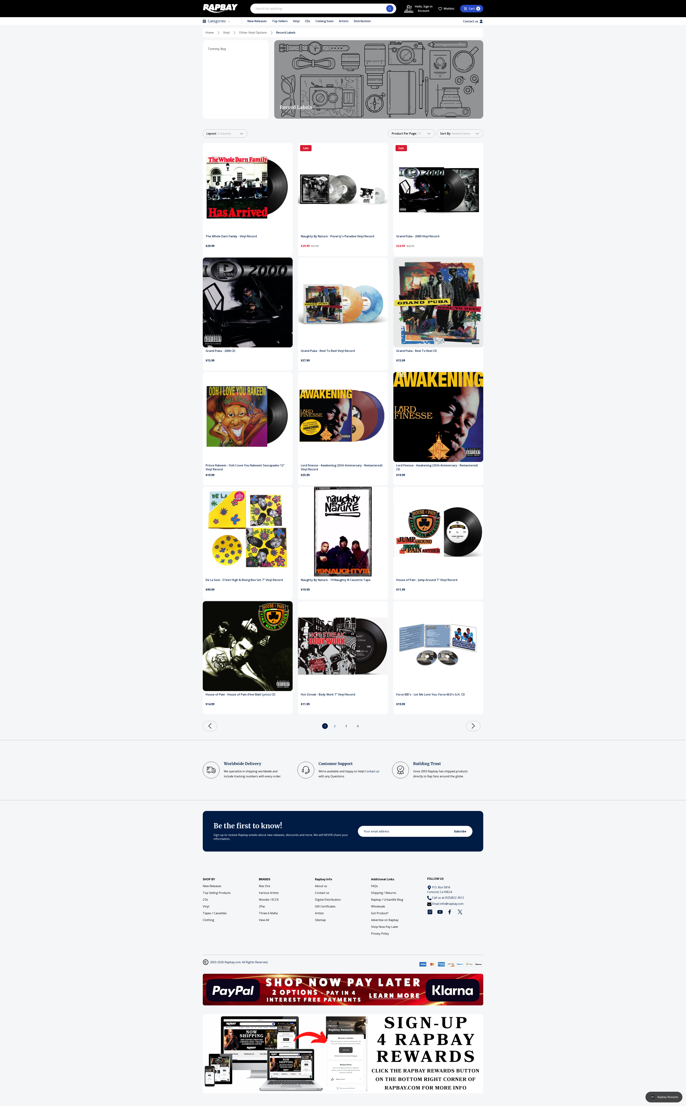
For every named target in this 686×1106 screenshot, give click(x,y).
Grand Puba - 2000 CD (220, 351)
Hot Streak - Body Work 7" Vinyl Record (328, 694)
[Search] (389, 8)
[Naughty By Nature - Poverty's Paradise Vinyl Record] (343, 188)
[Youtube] (440, 912)
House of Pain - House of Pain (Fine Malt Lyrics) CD (240, 694)
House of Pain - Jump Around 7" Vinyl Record (426, 580)
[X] (460, 912)
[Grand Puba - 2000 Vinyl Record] (438, 188)
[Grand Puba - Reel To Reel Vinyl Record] (343, 302)
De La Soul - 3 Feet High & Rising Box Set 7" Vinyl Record (244, 580)
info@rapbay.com (451, 904)
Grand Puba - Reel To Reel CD (416, 351)
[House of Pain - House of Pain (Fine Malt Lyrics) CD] (248, 646)
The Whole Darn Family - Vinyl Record (231, 236)
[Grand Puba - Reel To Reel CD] (438, 302)
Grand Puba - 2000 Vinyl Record (417, 236)
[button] (343, 989)
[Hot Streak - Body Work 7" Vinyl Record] (343, 646)
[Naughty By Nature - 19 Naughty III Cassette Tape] (343, 531)
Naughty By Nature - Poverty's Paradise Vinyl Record (337, 236)
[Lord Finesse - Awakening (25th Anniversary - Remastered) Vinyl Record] (343, 417)
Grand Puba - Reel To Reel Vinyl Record (328, 351)
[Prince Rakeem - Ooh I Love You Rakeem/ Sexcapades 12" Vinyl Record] (248, 417)
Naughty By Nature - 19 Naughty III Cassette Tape (336, 580)
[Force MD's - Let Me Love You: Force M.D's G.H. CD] (438, 646)
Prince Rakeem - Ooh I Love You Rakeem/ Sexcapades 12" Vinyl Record (245, 467)
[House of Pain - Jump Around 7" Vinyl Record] (438, 531)
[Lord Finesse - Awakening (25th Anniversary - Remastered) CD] (438, 417)
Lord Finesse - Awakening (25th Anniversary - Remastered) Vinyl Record (341, 467)
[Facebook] (450, 912)
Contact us (372, 771)
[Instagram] (430, 912)
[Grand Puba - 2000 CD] (248, 302)
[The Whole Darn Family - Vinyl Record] (248, 188)
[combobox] (323, 9)
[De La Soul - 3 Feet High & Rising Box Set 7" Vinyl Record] (248, 531)
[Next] (473, 726)
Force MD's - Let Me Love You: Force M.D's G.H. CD (430, 694)
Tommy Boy (217, 49)
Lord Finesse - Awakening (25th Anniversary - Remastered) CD (437, 467)
